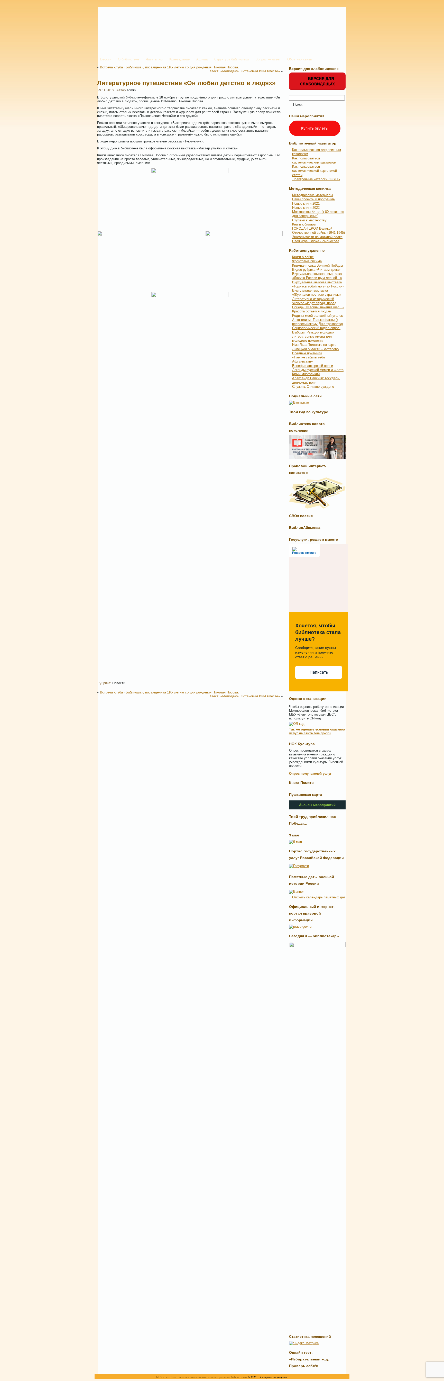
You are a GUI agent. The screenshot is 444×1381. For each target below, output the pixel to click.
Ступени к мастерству (309, 220)
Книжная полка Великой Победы (317, 265)
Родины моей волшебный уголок (317, 316)
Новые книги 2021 (306, 203)
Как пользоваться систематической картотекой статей (314, 171)
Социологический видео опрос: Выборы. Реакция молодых (316, 330)
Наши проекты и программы (313, 199)
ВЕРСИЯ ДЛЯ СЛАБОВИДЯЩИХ (317, 81)
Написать (319, 672)
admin (131, 90)
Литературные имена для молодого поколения (312, 338)
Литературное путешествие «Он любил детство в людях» (186, 82)
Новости (118, 683)
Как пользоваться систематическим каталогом (314, 160)
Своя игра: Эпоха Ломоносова (315, 241)
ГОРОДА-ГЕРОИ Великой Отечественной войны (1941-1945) (318, 230)
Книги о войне (303, 257)
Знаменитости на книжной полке (317, 237)
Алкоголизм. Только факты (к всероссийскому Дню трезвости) (317, 322)
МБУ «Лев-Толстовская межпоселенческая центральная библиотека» (201, 1377)
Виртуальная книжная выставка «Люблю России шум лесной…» (317, 276)
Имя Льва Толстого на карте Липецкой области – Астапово (315, 347)
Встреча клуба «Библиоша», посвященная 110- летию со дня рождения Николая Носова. (169, 67)
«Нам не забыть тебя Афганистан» (308, 359)
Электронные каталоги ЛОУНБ (316, 179)
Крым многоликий (306, 374)
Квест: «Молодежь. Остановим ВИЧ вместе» (244, 71)
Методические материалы (312, 195)
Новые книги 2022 (306, 208)
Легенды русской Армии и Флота (318, 370)
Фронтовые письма (307, 261)
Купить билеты (314, 128)
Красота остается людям (311, 311)
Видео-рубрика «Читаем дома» (316, 270)
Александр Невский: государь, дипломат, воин (316, 380)
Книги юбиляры (304, 224)
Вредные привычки (307, 353)
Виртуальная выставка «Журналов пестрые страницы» (316, 292)
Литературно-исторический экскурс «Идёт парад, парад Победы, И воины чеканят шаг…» (318, 303)
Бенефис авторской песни (312, 366)
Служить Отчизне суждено (313, 387)
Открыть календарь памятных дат (318, 897)
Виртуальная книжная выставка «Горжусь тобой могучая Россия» (318, 284)
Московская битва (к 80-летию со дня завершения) (318, 214)
